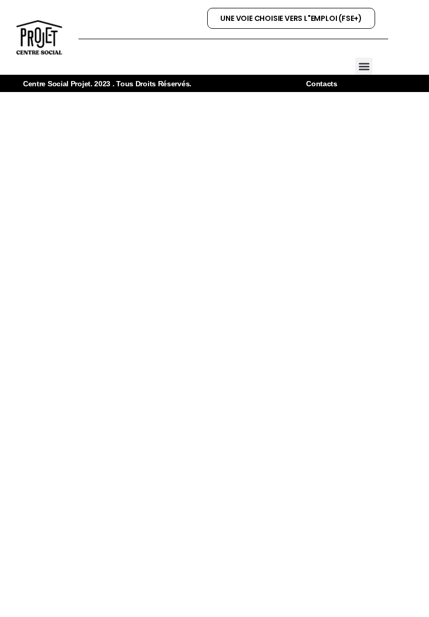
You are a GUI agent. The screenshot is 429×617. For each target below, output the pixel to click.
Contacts (321, 83)
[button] (363, 66)
